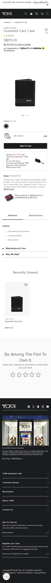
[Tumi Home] (7, 14)
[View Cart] (42, 13)
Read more (9, 189)
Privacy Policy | (40, 573)
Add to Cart (25, 146)
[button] (23, 115)
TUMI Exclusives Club (12, 474)
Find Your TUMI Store (12, 459)
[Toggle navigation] (47, 13)
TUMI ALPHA (9, 319)
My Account (7, 492)
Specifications (36, 215)
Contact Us (7, 510)
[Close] (47, 4)
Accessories (7, 22)
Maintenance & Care (16, 248)
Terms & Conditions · (25, 573)
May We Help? (13, 254)
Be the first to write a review (17, 44)
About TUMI (8, 501)
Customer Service (10, 483)
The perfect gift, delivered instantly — (25, 2)
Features (12, 215)
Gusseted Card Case (13, 321)
